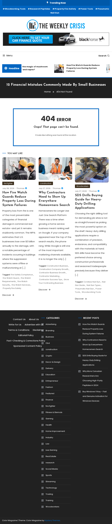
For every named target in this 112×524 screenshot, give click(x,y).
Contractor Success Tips (50, 279)
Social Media (52, 469)
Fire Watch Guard (11, 278)
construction (45, 183)
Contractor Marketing (49, 276)
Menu (9, 55)
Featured (50, 393)
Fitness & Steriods (54, 412)
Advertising (51, 324)
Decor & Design (53, 362)
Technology (51, 487)
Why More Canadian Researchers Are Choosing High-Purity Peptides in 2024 (93, 378)
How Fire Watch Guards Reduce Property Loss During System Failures (81, 68)
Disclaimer (38, 329)
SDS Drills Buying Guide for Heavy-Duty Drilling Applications (95, 360)
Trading (49, 494)
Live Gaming (51, 450)
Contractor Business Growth (52, 272)
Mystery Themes (52, 520)
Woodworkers (82, 186)
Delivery (49, 368)
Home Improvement (55, 431)
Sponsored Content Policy (27, 345)
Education (50, 374)
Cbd (48, 343)
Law (47, 443)
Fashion (49, 387)
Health (49, 425)
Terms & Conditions (18, 329)
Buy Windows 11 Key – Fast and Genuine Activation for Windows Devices (95, 396)
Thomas (20, 188)
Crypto (49, 355)
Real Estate (51, 456)
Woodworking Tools (15, 8)
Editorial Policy (26, 335)
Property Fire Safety (65, 8)
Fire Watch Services (21, 285)
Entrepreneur (52, 380)
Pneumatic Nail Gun (84, 288)
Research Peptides (40, 8)
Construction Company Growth (53, 269)
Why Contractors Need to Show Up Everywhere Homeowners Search (94, 345)
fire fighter (8, 183)
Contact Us (19, 319)
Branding (50, 330)
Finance (49, 399)
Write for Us (15, 324)
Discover (7, 295)
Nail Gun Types (93, 285)
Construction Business (57, 265)
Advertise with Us (34, 324)
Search (102, 55)
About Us (34, 319)
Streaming (51, 481)
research (50, 462)
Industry (49, 437)
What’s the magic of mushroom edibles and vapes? (29, 68)
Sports (49, 475)
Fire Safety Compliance (22, 274)
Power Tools (86, 8)
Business (50, 336)
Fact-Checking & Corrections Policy (26, 340)
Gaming (49, 418)
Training (49, 500)
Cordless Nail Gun (91, 281)
